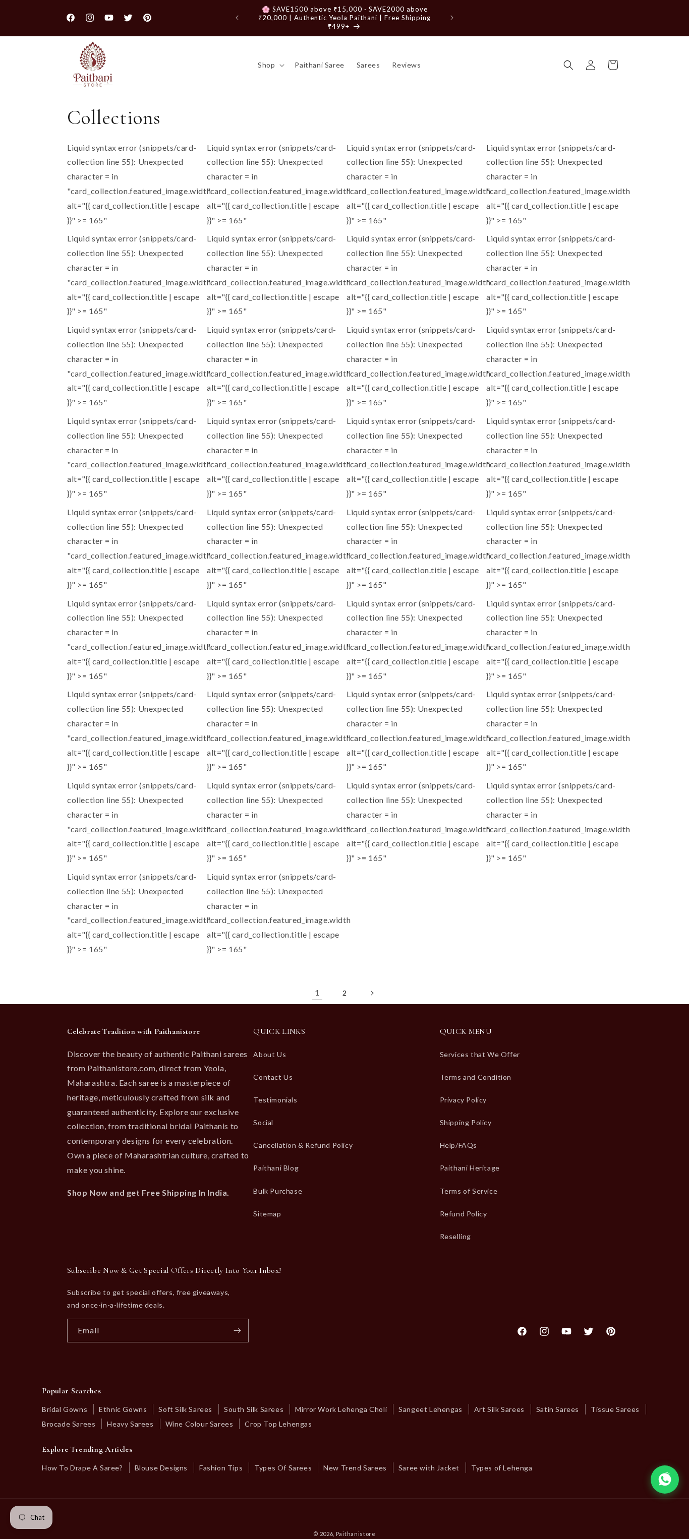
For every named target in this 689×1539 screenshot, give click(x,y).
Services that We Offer (480, 1054)
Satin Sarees (557, 1409)
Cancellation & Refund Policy (303, 1145)
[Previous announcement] (237, 17)
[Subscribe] (237, 1330)
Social (263, 1122)
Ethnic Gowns (123, 1409)
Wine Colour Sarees (199, 1424)
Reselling (455, 1236)
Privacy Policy (463, 1099)
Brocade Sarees (68, 1424)
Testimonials (275, 1099)
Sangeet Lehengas (430, 1409)
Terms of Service (469, 1191)
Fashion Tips (221, 1467)
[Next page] (372, 993)
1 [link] (317, 992)
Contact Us (273, 1077)
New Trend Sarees (355, 1467)
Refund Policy (463, 1213)
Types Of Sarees (283, 1467)
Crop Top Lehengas (278, 1424)
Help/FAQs (458, 1145)
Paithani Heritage (470, 1167)
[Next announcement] (452, 17)
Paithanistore (356, 1533)
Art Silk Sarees (499, 1409)
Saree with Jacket (429, 1467)
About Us (269, 1054)
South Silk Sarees (253, 1409)
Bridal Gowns (64, 1409)
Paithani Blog (276, 1167)
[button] (270, 65)
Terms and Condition (475, 1077)
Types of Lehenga (502, 1467)
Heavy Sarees (130, 1424)
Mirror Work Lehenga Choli (341, 1409)
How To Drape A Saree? (82, 1467)
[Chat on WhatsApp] (665, 1479)
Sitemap (267, 1213)
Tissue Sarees (615, 1409)
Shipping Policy (466, 1122)
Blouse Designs (161, 1467)
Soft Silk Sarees (185, 1409)
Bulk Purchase (277, 1191)
